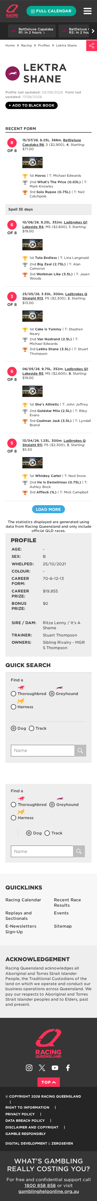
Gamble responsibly (25, 1134)
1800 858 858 (40, 1185)
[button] (32, 30)
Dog (22, 728)
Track (41, 728)
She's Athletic (47, 404)
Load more (48, 509)
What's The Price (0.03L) (59, 182)
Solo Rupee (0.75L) (53, 192)
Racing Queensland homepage (48, 1043)
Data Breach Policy (25, 1121)
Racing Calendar (23, 900)
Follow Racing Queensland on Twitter (42, 1067)
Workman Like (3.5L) (54, 274)
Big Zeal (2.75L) (51, 264)
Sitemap (63, 926)
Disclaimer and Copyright (31, 1127)
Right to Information (27, 1107)
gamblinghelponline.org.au (48, 1191)
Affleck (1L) (46, 492)
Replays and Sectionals (18, 916)
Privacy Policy (20, 1114)
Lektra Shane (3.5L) (53, 349)
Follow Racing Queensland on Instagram (29, 1067)
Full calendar (53, 11)
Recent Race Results (67, 903)
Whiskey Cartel (48, 476)
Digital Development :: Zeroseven (39, 1143)
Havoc (40, 175)
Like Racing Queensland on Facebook (68, 1067)
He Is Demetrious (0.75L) (59, 482)
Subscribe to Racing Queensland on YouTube (55, 1067)
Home (12, 11)
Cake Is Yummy (48, 329)
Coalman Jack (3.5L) (54, 421)
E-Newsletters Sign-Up (20, 929)
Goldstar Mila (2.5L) (54, 411)
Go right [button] (93, 31)
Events (61, 913)
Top (46, 1082)
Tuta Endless (46, 258)
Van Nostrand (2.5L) (54, 339)
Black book (31, 105)
